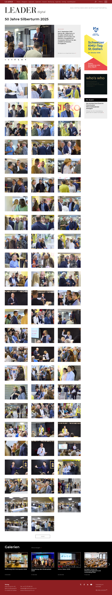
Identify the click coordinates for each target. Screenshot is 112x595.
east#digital (71, 2)
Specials (31, 2)
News (19, 2)
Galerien (38, 2)
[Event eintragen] (95, 108)
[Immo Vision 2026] (69, 564)
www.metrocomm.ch (27, 590)
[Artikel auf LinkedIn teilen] (22, 60)
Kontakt (98, 586)
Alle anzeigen (36, 547)
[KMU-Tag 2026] (95, 47)
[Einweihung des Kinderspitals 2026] (42, 564)
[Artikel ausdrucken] (8, 60)
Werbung (51, 2)
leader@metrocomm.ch (28, 588)
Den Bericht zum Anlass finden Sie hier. (66, 53)
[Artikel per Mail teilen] (11, 60)
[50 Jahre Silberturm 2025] (29, 41)
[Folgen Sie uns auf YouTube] (91, 585)
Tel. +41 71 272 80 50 (26, 586)
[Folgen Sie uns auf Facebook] (84, 585)
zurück (42, 536)
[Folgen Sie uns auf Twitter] (81, 585)
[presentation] (3, 564)
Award (44, 2)
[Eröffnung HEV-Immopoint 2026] (16, 564)
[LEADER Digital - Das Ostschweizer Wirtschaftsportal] (10, 2)
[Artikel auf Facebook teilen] (15, 60)
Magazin (24, 2)
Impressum (100, 584)
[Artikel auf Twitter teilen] (18, 60)
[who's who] (95, 84)
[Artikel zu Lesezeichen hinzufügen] (5, 60)
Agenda (58, 2)
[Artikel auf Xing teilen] (25, 60)
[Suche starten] (95, 1)
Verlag (64, 2)
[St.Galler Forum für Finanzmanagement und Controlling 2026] (95, 564)
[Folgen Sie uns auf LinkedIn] (88, 585)
